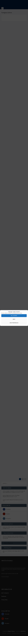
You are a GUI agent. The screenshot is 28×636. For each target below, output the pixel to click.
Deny (14, 319)
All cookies (14, 315)
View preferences (14, 322)
